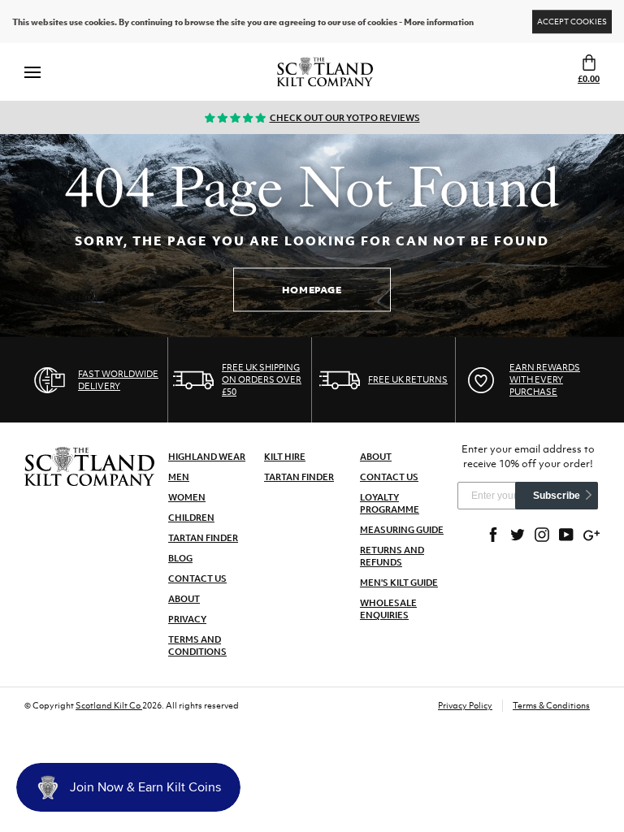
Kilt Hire (285, 456)
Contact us (389, 476)
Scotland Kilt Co (109, 705)
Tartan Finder (203, 537)
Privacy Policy (465, 705)
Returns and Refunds (392, 556)
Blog (180, 558)
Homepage (312, 289)
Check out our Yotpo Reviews (345, 117)
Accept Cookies (572, 21)
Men (178, 476)
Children (191, 517)
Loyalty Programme (389, 503)
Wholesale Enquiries (388, 609)
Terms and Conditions (197, 645)
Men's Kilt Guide (399, 582)
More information (439, 21)
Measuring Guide (402, 529)
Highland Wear (206, 456)
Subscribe (556, 495)
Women (187, 497)
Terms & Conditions (551, 705)
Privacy (187, 619)
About (184, 598)
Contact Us (197, 578)
